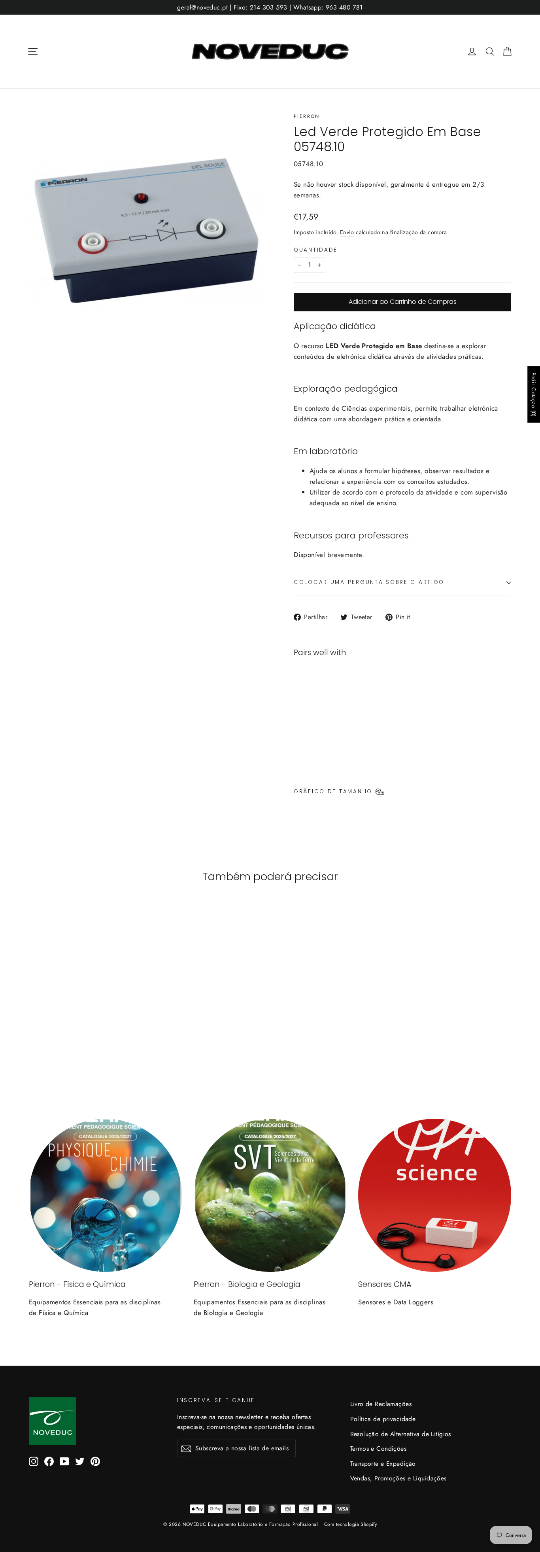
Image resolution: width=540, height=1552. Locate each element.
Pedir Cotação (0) (534, 394)
